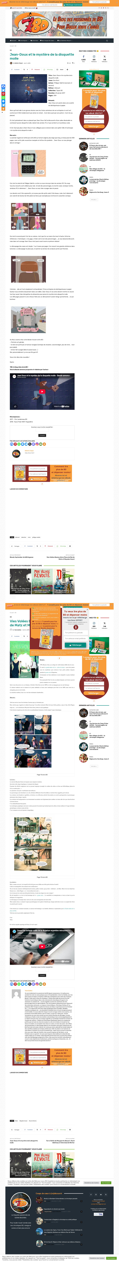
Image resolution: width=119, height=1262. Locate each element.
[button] (76, 623)
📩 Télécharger (75, 645)
